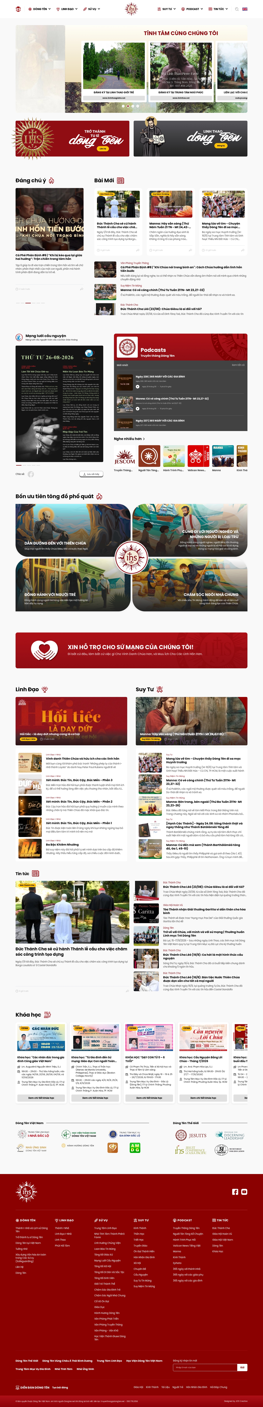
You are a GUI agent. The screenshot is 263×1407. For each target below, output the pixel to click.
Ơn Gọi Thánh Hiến (144, 1251)
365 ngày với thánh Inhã (186, 1269)
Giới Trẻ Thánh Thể (104, 1283)
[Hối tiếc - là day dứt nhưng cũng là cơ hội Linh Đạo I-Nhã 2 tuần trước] (71, 724)
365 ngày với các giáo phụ (188, 1274)
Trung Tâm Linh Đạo (105, 1228)
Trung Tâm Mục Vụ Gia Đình (33, 1369)
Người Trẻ (177, 1387)
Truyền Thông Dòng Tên (186, 1228)
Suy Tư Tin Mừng (143, 1280)
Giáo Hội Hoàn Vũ (222, 1233)
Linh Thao (60, 1239)
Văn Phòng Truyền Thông (108, 1324)
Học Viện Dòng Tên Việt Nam (144, 1360)
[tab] (18, 303)
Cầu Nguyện (141, 1274)
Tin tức (22, 873)
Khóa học (28, 1014)
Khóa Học (217, 1251)
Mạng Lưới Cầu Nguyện (107, 1260)
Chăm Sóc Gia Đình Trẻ (107, 1289)
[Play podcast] (137, 386)
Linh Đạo (27, 689)
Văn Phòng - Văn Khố (106, 1330)
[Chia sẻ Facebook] (31, 474)
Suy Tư (145, 689)
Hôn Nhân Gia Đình (144, 1257)
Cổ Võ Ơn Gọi (101, 1301)
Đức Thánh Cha (221, 1228)
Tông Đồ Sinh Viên (104, 1278)
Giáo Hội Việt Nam (222, 1239)
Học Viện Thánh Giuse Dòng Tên (110, 1338)
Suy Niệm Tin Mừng (144, 1286)
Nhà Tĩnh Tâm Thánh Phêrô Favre (109, 1235)
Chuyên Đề (140, 1269)
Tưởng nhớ (21, 1248)
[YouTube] (244, 1192)
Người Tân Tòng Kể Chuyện (188, 1233)
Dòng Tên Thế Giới (27, 1360)
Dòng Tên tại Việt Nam (28, 1243)
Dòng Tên (21, 1272)
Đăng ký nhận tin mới (185, 1360)
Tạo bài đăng (60, 1387)
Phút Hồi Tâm (62, 1245)
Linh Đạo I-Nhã (63, 1233)
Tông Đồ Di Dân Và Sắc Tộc (109, 1272)
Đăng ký (221, 146)
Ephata (177, 1263)
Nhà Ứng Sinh (85, 1369)
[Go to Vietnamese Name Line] (33, 1134)
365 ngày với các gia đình (187, 1280)
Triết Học (139, 1239)
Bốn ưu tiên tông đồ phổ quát (55, 496)
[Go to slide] (123, 106)
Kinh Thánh (140, 1228)
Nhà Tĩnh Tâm (63, 1369)
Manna (177, 1251)
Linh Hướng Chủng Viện (107, 1243)
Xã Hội (137, 1263)
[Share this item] (82, 289)
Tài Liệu (165, 1387)
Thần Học (139, 1233)
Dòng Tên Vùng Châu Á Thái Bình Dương (67, 1360)
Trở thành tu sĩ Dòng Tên (29, 1237)
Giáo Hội (138, 1387)
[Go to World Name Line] (191, 1135)
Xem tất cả (238, 365)
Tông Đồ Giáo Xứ (103, 1254)
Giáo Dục (99, 1307)
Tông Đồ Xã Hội (102, 1266)
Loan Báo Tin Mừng (105, 1248)
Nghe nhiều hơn (128, 439)
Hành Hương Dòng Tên (107, 1313)
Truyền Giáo (140, 1245)
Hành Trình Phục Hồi (184, 1239)
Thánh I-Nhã (62, 1228)
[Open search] (235, 9)
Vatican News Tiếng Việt (187, 1245)
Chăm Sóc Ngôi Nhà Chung (109, 1295)
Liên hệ (103, 149)
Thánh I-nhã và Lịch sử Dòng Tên (32, 1229)
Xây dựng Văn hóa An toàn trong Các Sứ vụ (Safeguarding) (31, 1258)
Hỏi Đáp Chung (218, 1387)
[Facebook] (235, 1192)
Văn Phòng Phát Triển (106, 1318)
